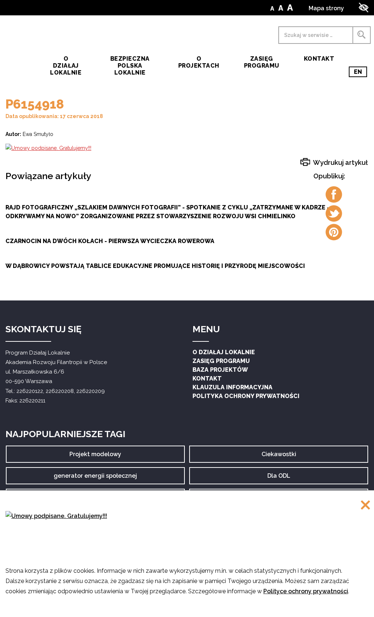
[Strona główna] (18, 58)
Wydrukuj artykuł (340, 162)
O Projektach (199, 62)
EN (360, 72)
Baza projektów (220, 369)
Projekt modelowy (95, 457)
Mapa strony (326, 8)
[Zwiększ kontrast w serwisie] (364, 7)
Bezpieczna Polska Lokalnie (130, 65)
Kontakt (319, 58)
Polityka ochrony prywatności (245, 396)
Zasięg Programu (261, 62)
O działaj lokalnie (65, 65)
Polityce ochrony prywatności (305, 591)
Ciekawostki (279, 457)
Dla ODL (281, 478)
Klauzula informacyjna (232, 387)
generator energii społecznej (95, 478)
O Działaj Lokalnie (223, 352)
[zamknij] (365, 506)
